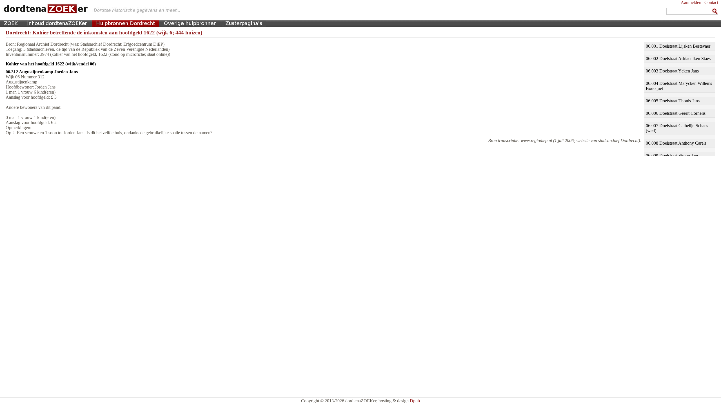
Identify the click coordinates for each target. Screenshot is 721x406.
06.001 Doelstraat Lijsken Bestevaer (678, 46)
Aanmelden (691, 2)
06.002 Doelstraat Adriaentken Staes (678, 58)
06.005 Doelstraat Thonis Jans (673, 100)
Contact (711, 2)
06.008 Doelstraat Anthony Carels (676, 143)
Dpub (415, 400)
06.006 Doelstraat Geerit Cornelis (676, 113)
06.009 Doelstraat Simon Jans (672, 155)
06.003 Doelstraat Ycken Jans (672, 71)
